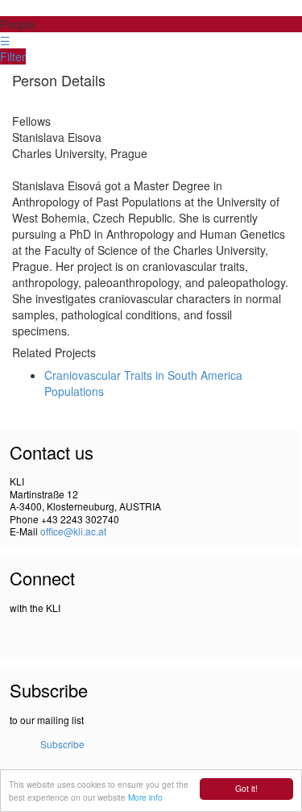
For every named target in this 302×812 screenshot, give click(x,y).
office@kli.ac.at (73, 531)
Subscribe (62, 744)
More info (145, 797)
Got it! (246, 788)
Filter (13, 56)
